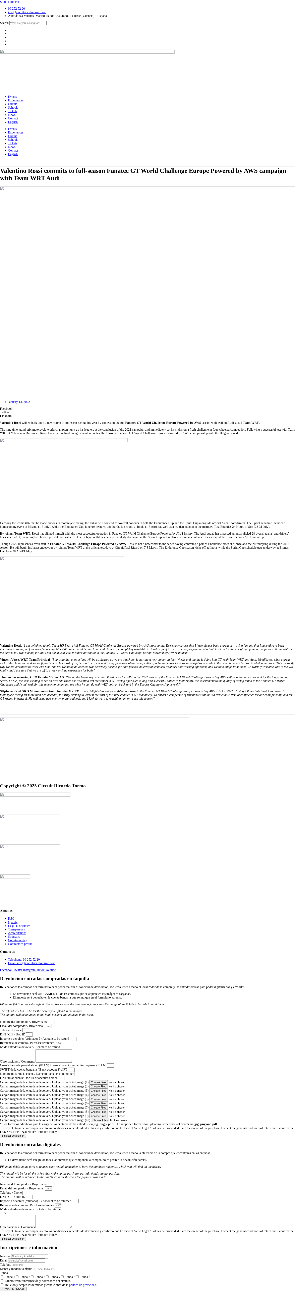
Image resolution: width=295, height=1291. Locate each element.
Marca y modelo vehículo (16, 1269)
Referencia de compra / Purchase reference (27, 1042)
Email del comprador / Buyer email (22, 1026)
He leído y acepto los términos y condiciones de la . (51, 1285)
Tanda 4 (55, 1277)
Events (12, 96)
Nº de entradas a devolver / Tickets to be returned (31, 1209)
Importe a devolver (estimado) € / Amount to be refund (35, 1038)
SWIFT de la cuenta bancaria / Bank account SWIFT (34, 1069)
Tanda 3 (40, 1277)
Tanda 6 (85, 1277)
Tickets (12, 111)
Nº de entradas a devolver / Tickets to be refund (30, 1047)
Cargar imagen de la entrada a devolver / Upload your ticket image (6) (44, 1103)
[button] (147, 409)
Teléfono (6, 1264)
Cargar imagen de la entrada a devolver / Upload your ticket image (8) (44, 1111)
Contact (13, 118)
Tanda (4, 1273)
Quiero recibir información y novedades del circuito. (38, 1281)
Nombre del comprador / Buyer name (24, 1021)
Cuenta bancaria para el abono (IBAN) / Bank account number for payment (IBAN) (53, 1065)
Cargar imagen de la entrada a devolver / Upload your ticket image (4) (44, 1094)
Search (4, 22)
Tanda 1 (10, 1277)
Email (4, 1260)
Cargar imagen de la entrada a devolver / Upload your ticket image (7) (44, 1107)
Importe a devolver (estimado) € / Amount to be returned (36, 1201)
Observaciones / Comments (18, 1061)
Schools (13, 107)
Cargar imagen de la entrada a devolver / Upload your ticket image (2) (44, 1086)
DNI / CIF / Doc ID (13, 1034)
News (11, 114)
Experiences (15, 100)
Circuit (12, 104)
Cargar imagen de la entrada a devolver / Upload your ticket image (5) (44, 1099)
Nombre (5, 1256)
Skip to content (9, 1)
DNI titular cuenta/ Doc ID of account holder (29, 1078)
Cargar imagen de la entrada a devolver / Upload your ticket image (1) (44, 1082)
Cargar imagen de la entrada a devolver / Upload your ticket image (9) (44, 1116)
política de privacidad (82, 1285)
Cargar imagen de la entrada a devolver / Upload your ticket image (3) (44, 1090)
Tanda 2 (25, 1277)
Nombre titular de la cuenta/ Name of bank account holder (37, 1073)
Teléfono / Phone (11, 1030)
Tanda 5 (70, 1277)
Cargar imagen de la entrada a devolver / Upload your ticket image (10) (45, 1120)
